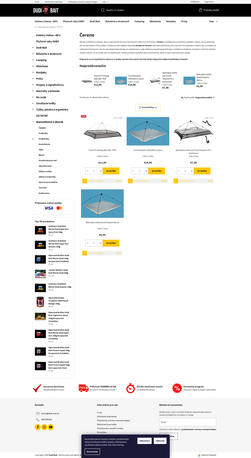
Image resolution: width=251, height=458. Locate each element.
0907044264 (46, 419)
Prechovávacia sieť (48, 160)
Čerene (42, 127)
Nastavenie (92, 451)
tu (123, 444)
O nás (37, 2)
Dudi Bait (41, 48)
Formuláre (101, 432)
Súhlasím (160, 440)
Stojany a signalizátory (50, 85)
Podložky (43, 133)
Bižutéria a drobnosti (49, 54)
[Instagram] (44, 427)
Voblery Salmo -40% (48, 35)
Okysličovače (45, 166)
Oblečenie (42, 66)
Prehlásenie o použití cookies (110, 428)
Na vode (41, 97)
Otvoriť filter (148, 107)
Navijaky (41, 72)
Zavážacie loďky (46, 103)
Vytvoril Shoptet (208, 455)
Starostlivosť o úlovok (49, 122)
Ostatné (43, 187)
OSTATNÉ (42, 116)
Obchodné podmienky (53, 2)
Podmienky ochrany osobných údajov (83, 2)
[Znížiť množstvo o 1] (87, 171)
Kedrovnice (44, 193)
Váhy (41, 149)
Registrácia (209, 2)
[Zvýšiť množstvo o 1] (101, 171)
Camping (41, 60)
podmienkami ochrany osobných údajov (199, 429)
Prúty (39, 79)
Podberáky (44, 138)
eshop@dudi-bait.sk (50, 413)
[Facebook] (38, 427)
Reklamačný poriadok (106, 424)
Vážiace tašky (45, 171)
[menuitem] (46, 21)
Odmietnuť (144, 440)
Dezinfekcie (44, 144)
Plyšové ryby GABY (47, 41)
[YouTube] (51, 427)
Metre (41, 155)
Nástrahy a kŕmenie (48, 91)
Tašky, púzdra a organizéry (52, 110)
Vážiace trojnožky (47, 176)
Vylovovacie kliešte (48, 182)
